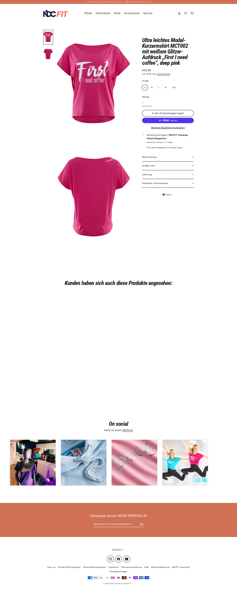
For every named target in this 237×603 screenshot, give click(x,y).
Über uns (51, 567)
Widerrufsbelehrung (160, 567)
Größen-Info (148, 165)
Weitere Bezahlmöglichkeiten (168, 127)
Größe (145, 81)
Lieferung (147, 174)
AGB (146, 567)
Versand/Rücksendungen (94, 567)
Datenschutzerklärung (131, 567)
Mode (88, 13)
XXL (174, 87)
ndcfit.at (127, 430)
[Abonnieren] (141, 524)
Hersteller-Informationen (155, 183)
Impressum (114, 567)
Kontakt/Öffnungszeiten (69, 567)
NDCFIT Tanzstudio (181, 567)
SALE (117, 13)
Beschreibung (149, 157)
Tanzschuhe (103, 13)
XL (166, 87)
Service (147, 13)
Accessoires (131, 13)
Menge (145, 96)
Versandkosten (163, 74)
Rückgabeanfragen (118, 571)
